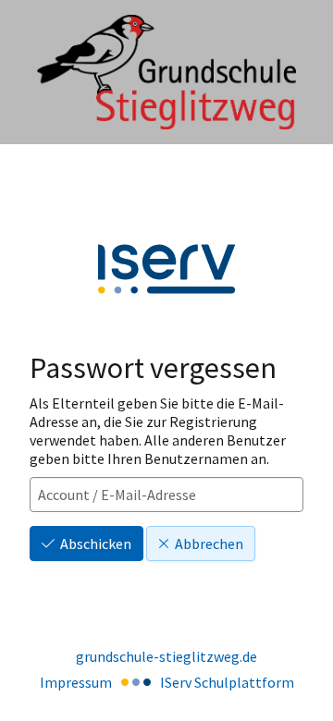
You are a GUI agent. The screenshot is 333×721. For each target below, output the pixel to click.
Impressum (76, 682)
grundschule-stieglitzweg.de (166, 656)
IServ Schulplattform (227, 682)
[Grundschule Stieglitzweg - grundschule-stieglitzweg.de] (166, 72)
